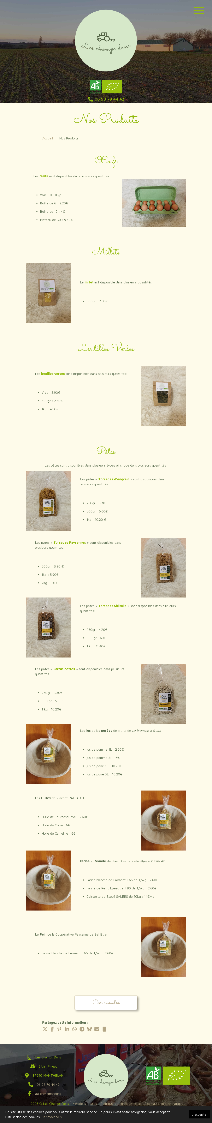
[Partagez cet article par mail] (96, 1029)
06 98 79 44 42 (48, 1084)
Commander (106, 1002)
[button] (199, 10)
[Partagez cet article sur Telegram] (82, 1029)
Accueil (47, 138)
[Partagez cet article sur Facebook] (52, 1029)
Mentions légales (84, 1103)
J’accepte (199, 1114)
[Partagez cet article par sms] (104, 1029)
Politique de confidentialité (121, 1103)
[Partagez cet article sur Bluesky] (89, 1029)
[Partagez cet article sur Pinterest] (59, 1029)
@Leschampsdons (48, 1093)
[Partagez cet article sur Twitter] (44, 1029)
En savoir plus (51, 1117)
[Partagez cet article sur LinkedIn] (67, 1029)
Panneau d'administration (163, 1103)
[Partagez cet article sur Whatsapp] (74, 1029)
